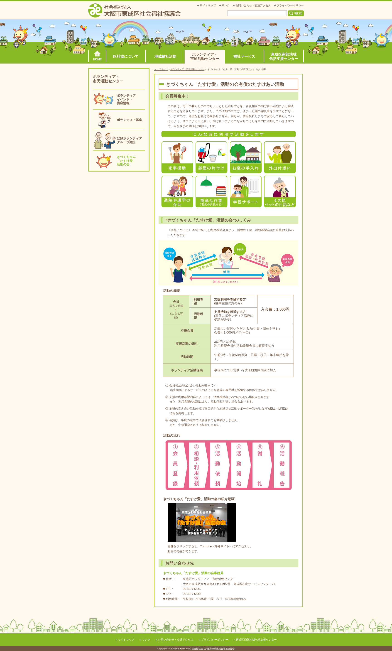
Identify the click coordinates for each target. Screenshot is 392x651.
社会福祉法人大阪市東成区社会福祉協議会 (134, 10)
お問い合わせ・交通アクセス (253, 5)
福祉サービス (244, 56)
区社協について (126, 56)
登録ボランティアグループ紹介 (129, 140)
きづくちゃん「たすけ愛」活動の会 (126, 160)
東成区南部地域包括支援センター (283, 56)
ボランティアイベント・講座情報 (126, 99)
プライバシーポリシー (290, 5)
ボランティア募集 (129, 120)
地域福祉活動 (165, 56)
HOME (97, 59)
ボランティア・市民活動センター (204, 56)
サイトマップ (208, 5)
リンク (226, 5)
